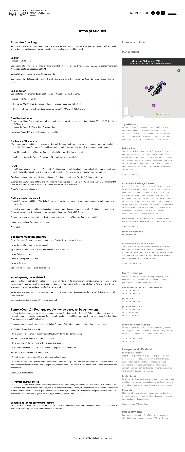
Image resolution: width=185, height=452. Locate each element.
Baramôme (138, 249)
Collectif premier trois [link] (102, 438)
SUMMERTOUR (139, 13)
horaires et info (77, 152)
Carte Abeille (24, 263)
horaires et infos (71, 157)
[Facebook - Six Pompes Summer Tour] (153, 13)
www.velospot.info (31, 189)
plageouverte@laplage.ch (134, 231)
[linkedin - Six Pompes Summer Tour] (163, 13)
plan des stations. (98, 172)
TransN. (33, 99)
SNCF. (53, 74)
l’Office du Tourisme (161, 418)
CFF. (31, 61)
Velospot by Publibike (52, 169)
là (96, 217)
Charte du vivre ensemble (22, 373)
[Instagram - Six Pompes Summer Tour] (158, 13)
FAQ (55, 300)
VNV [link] (89, 438)
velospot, (36, 177)
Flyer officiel (16, 227)
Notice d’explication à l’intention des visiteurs (30, 222)
